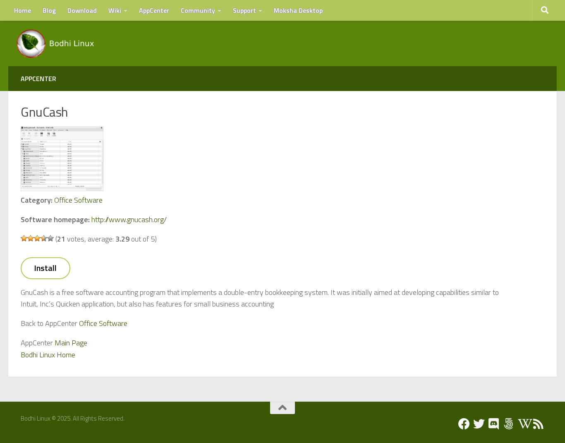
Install (45, 267)
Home (22, 10)
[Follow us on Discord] (494, 424)
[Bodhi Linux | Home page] (56, 43)
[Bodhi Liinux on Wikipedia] (523, 424)
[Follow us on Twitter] (479, 424)
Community (198, 10)
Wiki (114, 10)
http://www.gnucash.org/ (129, 219)
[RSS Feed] (538, 424)
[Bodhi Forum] (509, 424)
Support (244, 10)
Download (82, 10)
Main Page (71, 342)
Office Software (78, 200)
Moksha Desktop (298, 10)
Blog (49, 10)
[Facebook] (464, 424)
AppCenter (154, 10)
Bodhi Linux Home (48, 354)
